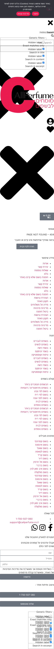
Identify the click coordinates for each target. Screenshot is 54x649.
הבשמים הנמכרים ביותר (36, 384)
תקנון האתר (42, 301)
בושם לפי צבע (41, 391)
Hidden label (42, 622)
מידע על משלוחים (39, 304)
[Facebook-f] (50, 527)
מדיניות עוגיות (23, 14)
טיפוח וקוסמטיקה (40, 354)
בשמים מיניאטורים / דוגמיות (34, 387)
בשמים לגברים (41, 341)
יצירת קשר (43, 266)
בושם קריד (43, 455)
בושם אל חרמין (40, 461)
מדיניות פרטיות (41, 308)
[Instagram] (42, 527)
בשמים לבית (42, 401)
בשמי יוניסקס (41, 351)
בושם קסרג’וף (41, 441)
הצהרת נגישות (41, 297)
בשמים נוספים (41, 404)
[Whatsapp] (34, 527)
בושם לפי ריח (41, 394)
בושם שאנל (42, 448)
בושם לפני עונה (40, 398)
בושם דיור (43, 458)
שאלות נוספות (41, 270)
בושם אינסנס (41, 444)
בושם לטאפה (41, 451)
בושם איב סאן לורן (39, 468)
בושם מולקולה (41, 472)
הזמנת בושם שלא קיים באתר (34, 277)
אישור (35, 14)
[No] (49, 9)
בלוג (46, 273)
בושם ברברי (42, 465)
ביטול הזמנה (42, 311)
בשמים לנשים (41, 344)
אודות (45, 263)
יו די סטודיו (29, 584)
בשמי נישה (43, 347)
